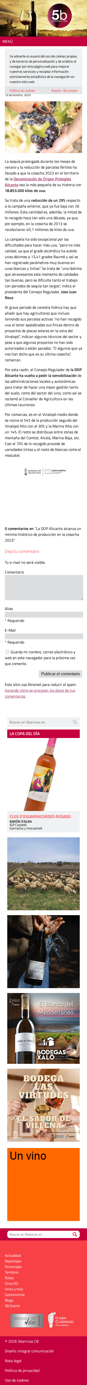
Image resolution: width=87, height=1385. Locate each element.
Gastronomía (15, 1294)
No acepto (70, 90)
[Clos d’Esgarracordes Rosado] (43, 774)
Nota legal (13, 1361)
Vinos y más (14, 1289)
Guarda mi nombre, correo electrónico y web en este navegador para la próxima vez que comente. (40, 657)
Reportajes (13, 1261)
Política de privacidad (22, 1370)
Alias (9, 608)
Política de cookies (22, 90)
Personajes (13, 1266)
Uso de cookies (17, 1380)
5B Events (12, 1306)
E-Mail (10, 630)
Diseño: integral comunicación (29, 1351)
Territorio (12, 1272)
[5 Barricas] (59, 16)
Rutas (9, 1278)
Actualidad (13, 1255)
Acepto (56, 90)
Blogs (9, 1300)
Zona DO (11, 1283)
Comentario (14, 572)
